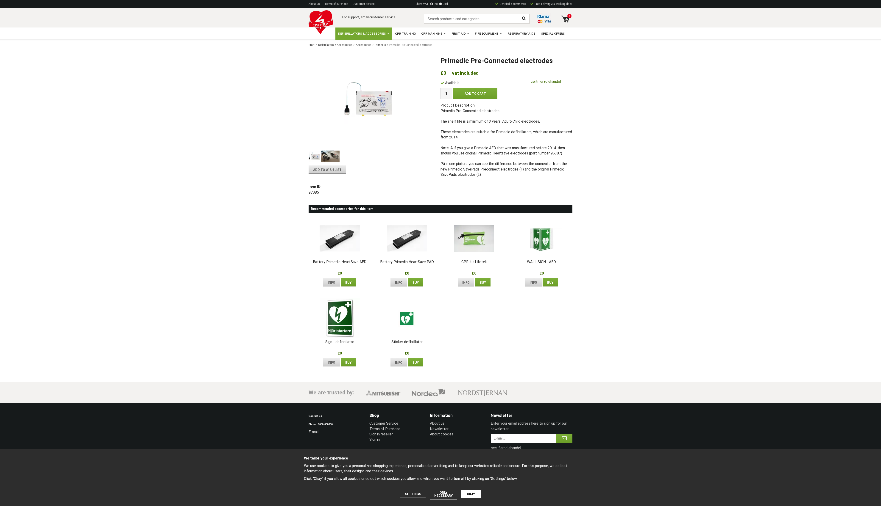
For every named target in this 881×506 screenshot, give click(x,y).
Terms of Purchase (384, 429)
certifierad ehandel (546, 81)
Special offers (553, 33)
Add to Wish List (327, 170)
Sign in (374, 439)
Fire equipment (487, 33)
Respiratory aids (521, 33)
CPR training (405, 33)
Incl (436, 4)
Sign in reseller (381, 434)
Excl (445, 4)
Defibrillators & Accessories (362, 33)
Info (331, 282)
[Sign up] (564, 438)
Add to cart (475, 94)
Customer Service (383, 423)
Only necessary (443, 494)
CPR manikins (431, 33)
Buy (348, 282)
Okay (471, 494)
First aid (459, 33)
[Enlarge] (368, 100)
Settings (413, 494)
